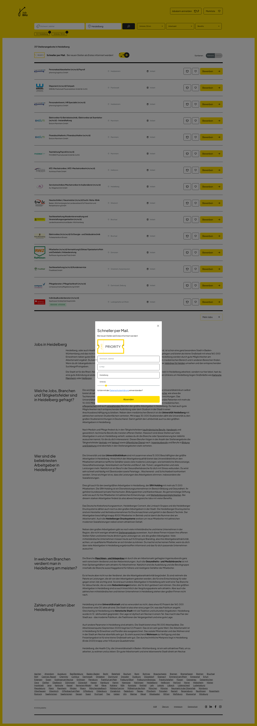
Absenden (128, 399)
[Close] (158, 325)
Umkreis (103, 382)
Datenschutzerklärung (119, 390)
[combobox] (128, 359)
